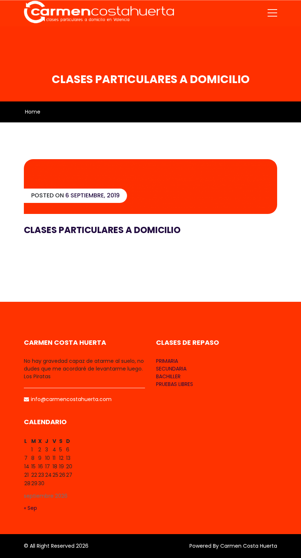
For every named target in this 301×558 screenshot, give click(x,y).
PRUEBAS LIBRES (174, 384)
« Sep (30, 508)
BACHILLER (168, 376)
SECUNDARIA (171, 368)
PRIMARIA (167, 361)
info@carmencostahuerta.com (71, 399)
